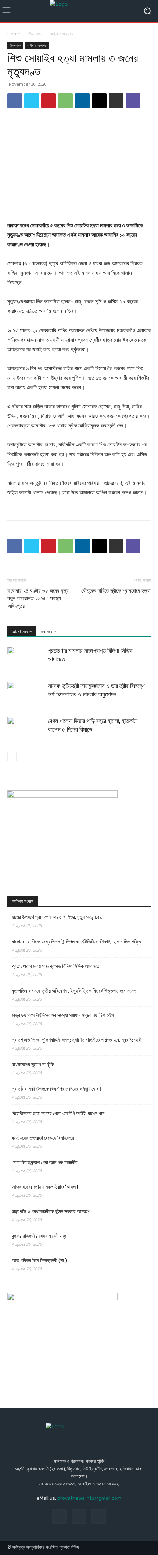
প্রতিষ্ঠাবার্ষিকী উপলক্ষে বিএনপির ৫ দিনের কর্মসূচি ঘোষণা (57, 1089)
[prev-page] (12, 756)
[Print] (116, 100)
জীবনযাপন (35, 34)
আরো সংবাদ (22, 632)
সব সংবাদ (48, 632)
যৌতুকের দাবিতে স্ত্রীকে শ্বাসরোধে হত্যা (116, 590)
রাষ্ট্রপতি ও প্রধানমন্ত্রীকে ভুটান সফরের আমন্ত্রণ (51, 1211)
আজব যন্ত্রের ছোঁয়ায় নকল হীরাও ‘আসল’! (45, 1187)
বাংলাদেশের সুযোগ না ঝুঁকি (33, 1064)
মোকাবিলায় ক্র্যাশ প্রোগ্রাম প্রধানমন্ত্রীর (45, 1162)
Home (13, 34)
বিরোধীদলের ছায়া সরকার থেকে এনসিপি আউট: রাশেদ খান (58, 1113)
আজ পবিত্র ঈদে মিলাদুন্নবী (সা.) (39, 1260)
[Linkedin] (82, 100)
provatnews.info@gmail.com (89, 1498)
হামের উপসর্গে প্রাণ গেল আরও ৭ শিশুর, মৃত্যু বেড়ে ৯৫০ (57, 917)
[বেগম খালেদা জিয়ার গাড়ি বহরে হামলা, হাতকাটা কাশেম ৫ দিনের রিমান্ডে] (25, 729)
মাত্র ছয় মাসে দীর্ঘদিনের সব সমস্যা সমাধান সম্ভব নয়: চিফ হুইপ (63, 1015)
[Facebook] (14, 100)
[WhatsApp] (65, 100)
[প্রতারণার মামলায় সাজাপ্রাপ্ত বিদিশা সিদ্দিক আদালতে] (25, 659)
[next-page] (23, 756)
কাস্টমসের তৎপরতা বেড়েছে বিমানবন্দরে (43, 1138)
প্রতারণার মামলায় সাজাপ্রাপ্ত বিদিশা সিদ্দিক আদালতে (56, 966)
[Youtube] (98, 1516)
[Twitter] (31, 100)
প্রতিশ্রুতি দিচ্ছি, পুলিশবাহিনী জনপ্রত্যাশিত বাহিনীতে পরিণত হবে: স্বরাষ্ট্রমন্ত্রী (76, 1040)
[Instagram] (79, 1516)
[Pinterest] (48, 100)
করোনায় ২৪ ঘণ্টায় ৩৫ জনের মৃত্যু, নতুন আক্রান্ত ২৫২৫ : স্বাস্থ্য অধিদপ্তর (38, 598)
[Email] (99, 100)
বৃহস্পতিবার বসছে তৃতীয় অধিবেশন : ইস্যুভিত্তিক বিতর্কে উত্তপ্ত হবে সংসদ (74, 991)
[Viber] (133, 100)
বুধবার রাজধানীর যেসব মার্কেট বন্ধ (39, 1236)
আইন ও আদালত (61, 34)
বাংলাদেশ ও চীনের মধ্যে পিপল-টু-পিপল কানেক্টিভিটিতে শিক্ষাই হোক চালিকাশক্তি (76, 942)
